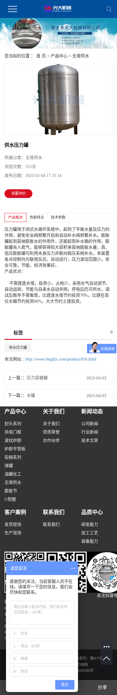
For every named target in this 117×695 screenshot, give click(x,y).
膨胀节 (10, 491)
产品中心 (59, 56)
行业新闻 (89, 432)
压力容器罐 (37, 378)
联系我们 (51, 524)
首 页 (41, 56)
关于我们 (51, 423)
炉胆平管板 (15, 449)
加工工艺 (89, 533)
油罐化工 (12, 474)
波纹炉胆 (12, 440)
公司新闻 (89, 423)
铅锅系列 (12, 457)
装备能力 (89, 541)
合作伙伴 (51, 440)
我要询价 (18, 193)
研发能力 (89, 524)
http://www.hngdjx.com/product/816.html (61, 359)
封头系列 (12, 423)
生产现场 (12, 533)
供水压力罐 (18, 348)
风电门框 (12, 432)
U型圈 (10, 499)
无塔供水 (80, 56)
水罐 (31, 395)
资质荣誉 (51, 432)
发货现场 (12, 524)
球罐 (8, 465)
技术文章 (89, 440)
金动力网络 (79, 665)
